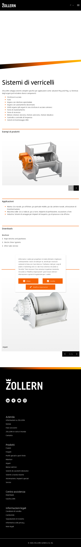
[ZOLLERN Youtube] (19, 401)
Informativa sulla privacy (15, 522)
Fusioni (8, 448)
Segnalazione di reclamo (15, 519)
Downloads (10, 495)
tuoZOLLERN (10, 498)
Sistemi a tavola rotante (15, 474)
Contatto (9, 435)
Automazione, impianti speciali (17, 478)
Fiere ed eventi (11, 428)
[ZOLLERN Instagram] (25, 401)
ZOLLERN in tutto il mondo (16, 431)
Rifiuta (28, 281)
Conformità (10, 515)
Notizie (8, 424)
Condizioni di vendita (13, 511)
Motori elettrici (11, 467)
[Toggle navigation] (78, 5)
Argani (8, 463)
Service (8, 482)
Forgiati (8, 452)
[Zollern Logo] (40, 384)
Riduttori (9, 459)
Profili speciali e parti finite (16, 455)
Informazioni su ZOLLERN (15, 420)
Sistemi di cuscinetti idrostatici (17, 471)
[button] (76, 188)
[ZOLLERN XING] (13, 401)
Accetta (52, 281)
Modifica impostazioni (40, 287)
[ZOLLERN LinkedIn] (8, 401)
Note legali (10, 526)
